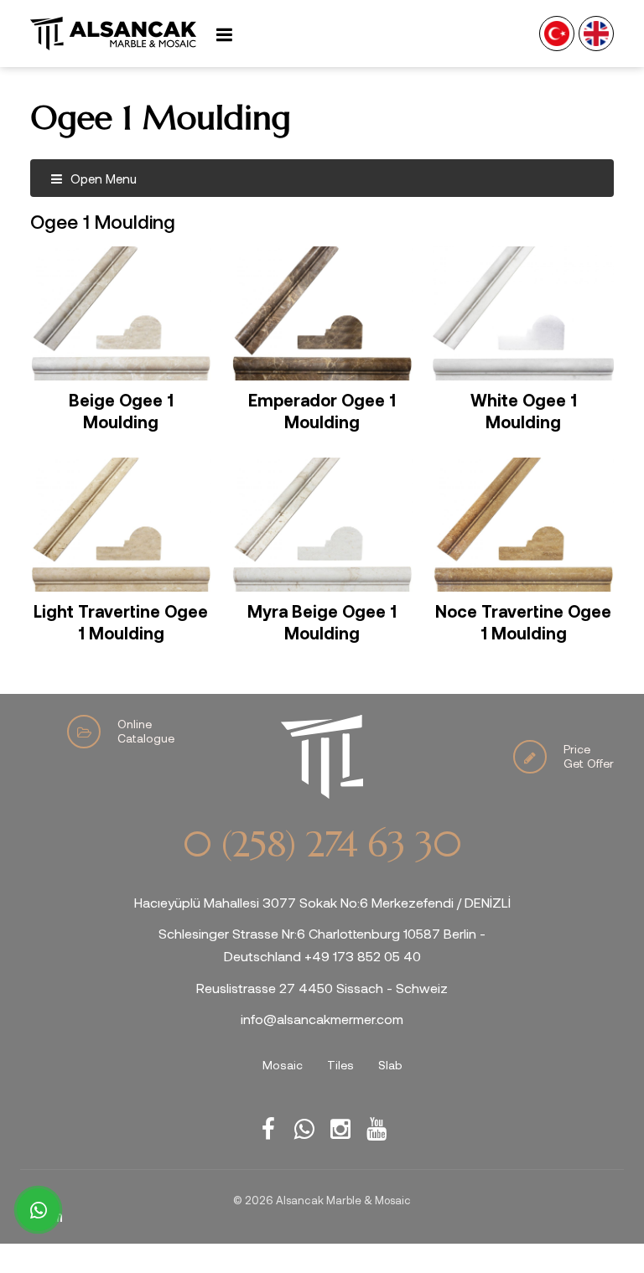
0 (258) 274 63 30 (322, 845)
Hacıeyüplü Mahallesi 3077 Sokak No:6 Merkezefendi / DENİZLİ (322, 902)
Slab (390, 1065)
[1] (224, 33)
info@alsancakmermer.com (322, 1019)
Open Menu (102, 178)
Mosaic (282, 1065)
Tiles (340, 1065)
